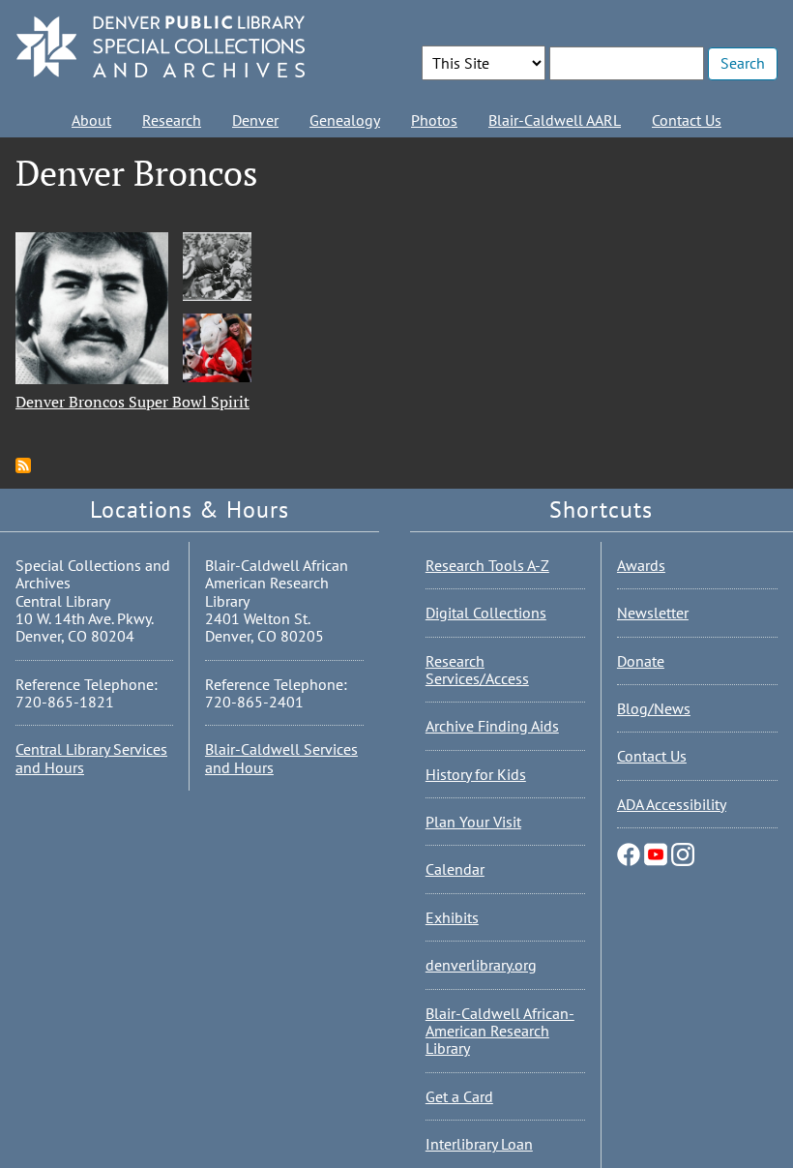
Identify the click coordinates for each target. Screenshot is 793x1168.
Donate (640, 661)
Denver (255, 120)
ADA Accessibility (671, 804)
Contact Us (686, 120)
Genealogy (344, 120)
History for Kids (476, 774)
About (91, 120)
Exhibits (452, 917)
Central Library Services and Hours (91, 757)
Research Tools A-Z (487, 565)
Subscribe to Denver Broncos (23, 465)
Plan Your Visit (473, 821)
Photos (434, 120)
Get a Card (459, 1096)
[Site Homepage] (160, 47)
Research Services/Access (477, 669)
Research (171, 120)
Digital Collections (486, 612)
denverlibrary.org (481, 964)
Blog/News (653, 708)
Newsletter (653, 612)
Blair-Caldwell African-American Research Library (500, 1031)
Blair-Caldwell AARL (554, 120)
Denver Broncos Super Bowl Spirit (132, 401)
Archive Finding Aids (492, 725)
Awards (641, 565)
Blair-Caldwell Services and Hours (281, 757)
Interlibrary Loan (479, 1143)
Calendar (455, 869)
